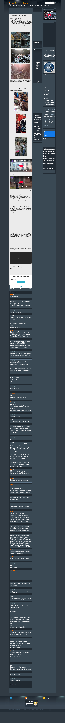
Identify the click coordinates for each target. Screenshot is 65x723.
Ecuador (37, 81)
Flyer (45, 5)
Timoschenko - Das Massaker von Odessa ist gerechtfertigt (18, 16)
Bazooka (11, 401)
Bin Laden (37, 66)
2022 (45, 79)
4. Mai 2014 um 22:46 (12, 485)
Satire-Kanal (37, 45)
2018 (45, 84)
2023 (45, 78)
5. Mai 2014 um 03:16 (12, 563)
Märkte (42, 5)
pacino (11, 638)
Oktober (46, 93)
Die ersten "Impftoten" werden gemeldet (49, 153)
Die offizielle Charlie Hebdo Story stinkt (49, 149)
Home (11, 5)
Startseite (21, 288)
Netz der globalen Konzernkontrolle (49, 56)
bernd (11, 549)
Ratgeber (38, 5)
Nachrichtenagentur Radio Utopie (37, 115)
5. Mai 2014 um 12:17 (12, 589)
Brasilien (37, 71)
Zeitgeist (11, 484)
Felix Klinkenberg (12, 393)
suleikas (11, 376)
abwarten (11, 511)
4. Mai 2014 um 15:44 (12, 310)
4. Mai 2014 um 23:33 (12, 534)
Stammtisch (18, 5)
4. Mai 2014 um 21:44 (12, 437)
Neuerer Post (12, 288)
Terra (11, 562)
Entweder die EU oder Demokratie (49, 54)
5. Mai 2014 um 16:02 (12, 639)
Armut (36, 60)
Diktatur (37, 80)
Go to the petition (21, 282)
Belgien (37, 64)
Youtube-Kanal (38, 46)
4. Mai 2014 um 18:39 (12, 360)
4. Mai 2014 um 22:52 (12, 504)
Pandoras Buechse (12, 570)
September (46, 94)
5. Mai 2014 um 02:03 (12, 557)
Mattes (46, 109)
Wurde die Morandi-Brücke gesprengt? (49, 166)
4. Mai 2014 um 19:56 (12, 414)
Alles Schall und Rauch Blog (16, 709)
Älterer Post (29, 288)
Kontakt (35, 5)
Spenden (31, 5)
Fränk (11, 300)
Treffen (22, 5)
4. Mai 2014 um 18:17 (12, 351)
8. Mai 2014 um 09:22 (12, 678)
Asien (36, 61)
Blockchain (37, 69)
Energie (37, 82)
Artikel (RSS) (27, 705)
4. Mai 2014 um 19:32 (12, 402)
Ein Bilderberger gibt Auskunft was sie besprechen (50, 103)
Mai (45, 99)
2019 (45, 83)
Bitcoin (37, 67)
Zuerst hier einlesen (38, 10)
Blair (36, 68)
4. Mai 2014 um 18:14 (12, 340)
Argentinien (37, 58)
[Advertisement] (20, 10)
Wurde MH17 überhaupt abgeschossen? (49, 158)
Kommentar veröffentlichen (13, 685)
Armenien (37, 59)
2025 (45, 75)
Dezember (46, 90)
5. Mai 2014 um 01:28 (12, 550)
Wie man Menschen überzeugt (49, 48)
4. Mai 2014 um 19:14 (12, 386)
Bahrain (37, 63)
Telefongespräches (24, 19)
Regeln (14, 5)
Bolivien (37, 70)
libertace (11, 503)
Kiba (10, 419)
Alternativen (37, 57)
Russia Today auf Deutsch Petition (21, 276)
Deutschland (37, 79)
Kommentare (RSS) (31, 705)
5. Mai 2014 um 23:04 (12, 673)
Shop (28, 5)
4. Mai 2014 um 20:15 (12, 420)
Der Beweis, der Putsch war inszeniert (49, 151)
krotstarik (11, 294)
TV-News (48, 5)
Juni (45, 98)
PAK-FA (11, 315)
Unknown (11, 330)
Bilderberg (37, 65)
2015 (45, 88)
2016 (45, 87)
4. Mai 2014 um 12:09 (12, 295)
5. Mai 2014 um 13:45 (12, 603)
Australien (37, 62)
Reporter (25, 5)
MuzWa (11, 309)
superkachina (46, 114)
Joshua (46, 124)
